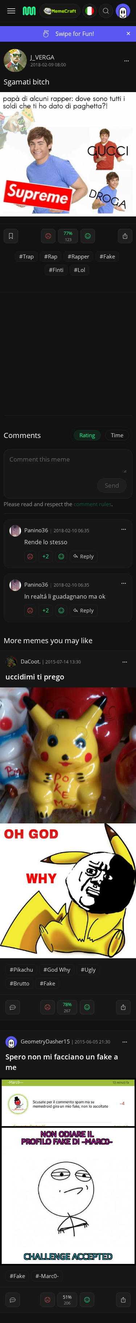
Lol (81, 269)
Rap (52, 256)
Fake (109, 256)
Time (117, 435)
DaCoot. (31, 661)
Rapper (80, 256)
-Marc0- (49, 1275)
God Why (58, 969)
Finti (58, 269)
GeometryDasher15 (45, 1041)
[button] (106, 11)
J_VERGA (42, 57)
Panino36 (36, 530)
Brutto (21, 983)
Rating (87, 435)
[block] (126, 60)
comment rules (92, 504)
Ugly (90, 969)
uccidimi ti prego (34, 677)
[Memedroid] (29, 11)
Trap (28, 256)
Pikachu (23, 969)
